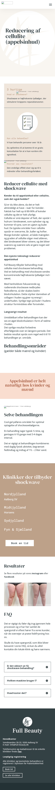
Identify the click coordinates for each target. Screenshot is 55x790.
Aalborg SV (10, 499)
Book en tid (19, 543)
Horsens (9, 512)
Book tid (9, 769)
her (20, 751)
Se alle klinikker (12, 775)
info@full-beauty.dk (19, 744)
